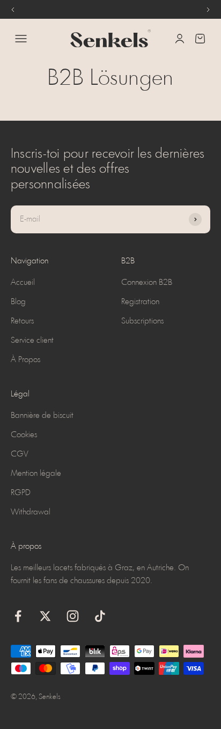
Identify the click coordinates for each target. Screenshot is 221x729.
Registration (140, 302)
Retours (22, 321)
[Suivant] (208, 9)
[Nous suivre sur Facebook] (18, 616)
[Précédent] (12, 9)
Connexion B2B (146, 282)
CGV (19, 454)
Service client (32, 340)
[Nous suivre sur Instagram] (72, 616)
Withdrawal (30, 512)
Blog (18, 302)
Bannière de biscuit (42, 415)
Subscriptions (142, 321)
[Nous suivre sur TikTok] (100, 616)
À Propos (25, 360)
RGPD (21, 493)
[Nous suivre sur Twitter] (45, 616)
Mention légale (36, 473)
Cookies (24, 435)
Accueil (23, 282)
